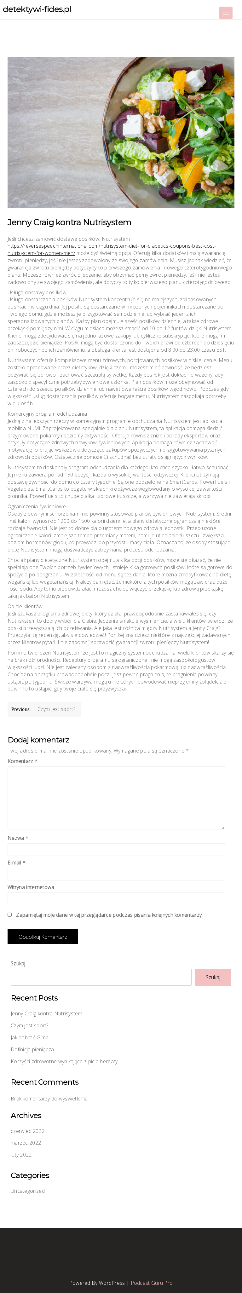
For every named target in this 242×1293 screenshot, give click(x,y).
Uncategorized (28, 1190)
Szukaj (18, 963)
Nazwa (18, 837)
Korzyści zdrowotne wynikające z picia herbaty (64, 1061)
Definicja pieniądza (32, 1049)
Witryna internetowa (31, 887)
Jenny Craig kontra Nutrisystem (46, 1013)
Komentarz (22, 761)
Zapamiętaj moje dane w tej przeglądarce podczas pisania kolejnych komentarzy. (109, 914)
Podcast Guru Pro (152, 1282)
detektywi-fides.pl (37, 9)
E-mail (17, 862)
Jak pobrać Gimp (30, 1037)
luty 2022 (21, 1154)
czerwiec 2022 (27, 1131)
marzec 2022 (26, 1142)
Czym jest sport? (30, 1025)
